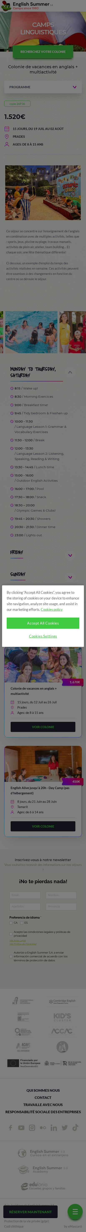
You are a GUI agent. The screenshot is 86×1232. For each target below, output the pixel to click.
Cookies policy (52, 609)
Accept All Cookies (43, 623)
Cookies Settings (43, 636)
